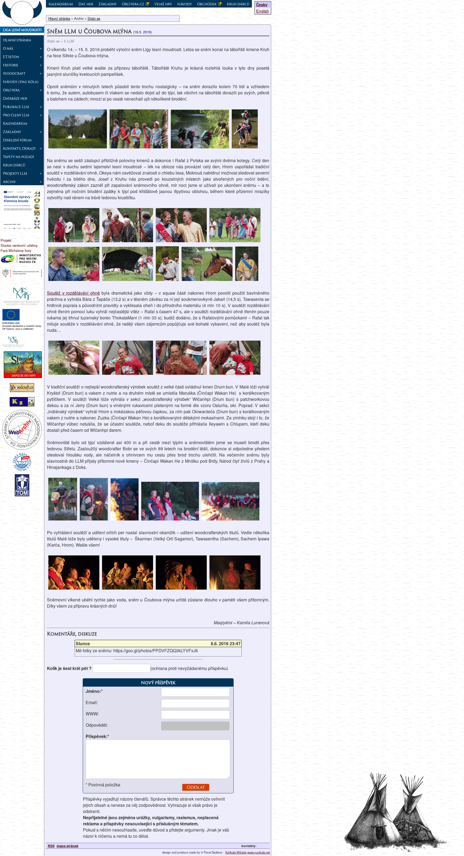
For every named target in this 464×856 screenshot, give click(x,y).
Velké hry (163, 4)
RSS (51, 845)
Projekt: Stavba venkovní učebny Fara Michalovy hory (19, 245)
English (262, 11)
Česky (261, 4)
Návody (184, 4)
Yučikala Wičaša (236, 852)
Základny (108, 4)
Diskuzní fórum (17, 140)
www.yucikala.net (258, 852)
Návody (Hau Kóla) (20, 81)
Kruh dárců (14, 165)
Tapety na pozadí (18, 156)
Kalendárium (15, 123)
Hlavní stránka (17, 40)
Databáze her (15, 98)
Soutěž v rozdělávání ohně (73, 293)
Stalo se (94, 18)
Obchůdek (207, 4)
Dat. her (85, 4)
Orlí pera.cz (133, 4)
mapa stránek (67, 845)
